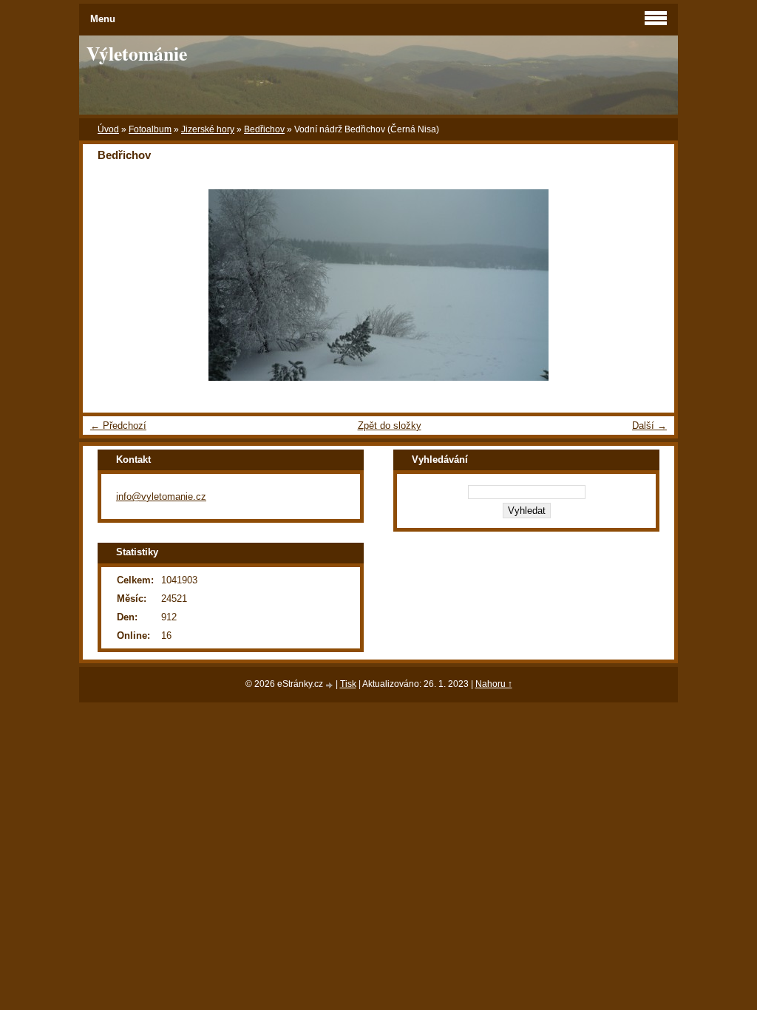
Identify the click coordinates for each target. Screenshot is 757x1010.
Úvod (108, 129)
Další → (649, 425)
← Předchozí (118, 425)
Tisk (348, 683)
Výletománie (136, 53)
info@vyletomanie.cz (161, 496)
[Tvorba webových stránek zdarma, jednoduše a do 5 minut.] (330, 685)
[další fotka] (650, 285)
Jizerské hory (207, 129)
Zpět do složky (389, 425)
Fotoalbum (150, 129)
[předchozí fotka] (106, 285)
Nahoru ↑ (493, 683)
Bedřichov (264, 129)
